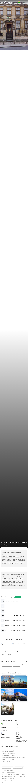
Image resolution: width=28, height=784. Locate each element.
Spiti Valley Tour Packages (8, 759)
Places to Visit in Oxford (7, 664)
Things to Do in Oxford (7, 666)
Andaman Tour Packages (8, 755)
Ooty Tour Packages (17, 768)
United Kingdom (5, 686)
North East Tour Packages (7, 766)
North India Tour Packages (8, 761)
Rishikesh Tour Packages (19, 776)
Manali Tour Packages (7, 776)
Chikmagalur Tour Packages (8, 772)
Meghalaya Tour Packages (8, 778)
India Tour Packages (19, 766)
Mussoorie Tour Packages (8, 782)
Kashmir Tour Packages (7, 751)
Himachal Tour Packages (19, 749)
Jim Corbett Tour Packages (8, 780)
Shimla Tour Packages (18, 774)
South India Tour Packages (8, 764)
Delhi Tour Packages (6, 768)
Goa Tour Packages (20, 757)
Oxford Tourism (16, 666)
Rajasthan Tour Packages (8, 753)
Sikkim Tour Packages (7, 774)
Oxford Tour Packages (19, 664)
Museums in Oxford (6, 654)
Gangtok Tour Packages (7, 770)
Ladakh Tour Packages (7, 749)
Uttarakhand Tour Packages (8, 757)
